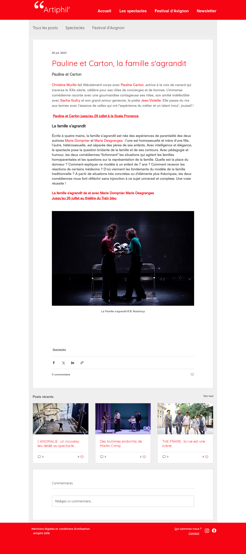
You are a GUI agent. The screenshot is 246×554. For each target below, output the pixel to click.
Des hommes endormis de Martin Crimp (121, 443)
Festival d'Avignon (108, 27)
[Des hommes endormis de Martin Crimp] (123, 418)
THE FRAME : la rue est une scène (183, 443)
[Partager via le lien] (82, 362)
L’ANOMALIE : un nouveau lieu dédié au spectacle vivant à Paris (58, 443)
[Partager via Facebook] (54, 362)
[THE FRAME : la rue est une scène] (185, 418)
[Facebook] (214, 530)
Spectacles (75, 27)
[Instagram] (207, 530)
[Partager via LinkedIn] (72, 362)
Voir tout (208, 395)
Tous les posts (45, 27)
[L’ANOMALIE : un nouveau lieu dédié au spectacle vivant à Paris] (60, 418)
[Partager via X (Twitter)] (63, 362)
